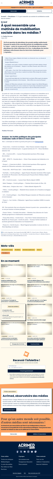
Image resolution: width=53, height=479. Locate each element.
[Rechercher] (1, 3)
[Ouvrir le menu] (51, 3)
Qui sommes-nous (24, 459)
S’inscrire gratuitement (26, 371)
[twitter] (21, 451)
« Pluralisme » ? (12, 16)
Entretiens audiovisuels (29, 249)
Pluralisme (17, 249)
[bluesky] (32, 451)
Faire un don (13, 11)
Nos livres (4, 469)
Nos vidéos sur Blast (6, 467)
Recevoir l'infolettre (42, 464)
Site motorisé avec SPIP (34, 473)
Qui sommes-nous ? (9, 409)
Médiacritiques (5, 462)
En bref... (39, 249)
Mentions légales (17, 473)
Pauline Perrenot (8, 36)
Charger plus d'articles (18, 344)
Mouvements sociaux (7, 249)
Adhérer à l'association (39, 434)
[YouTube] (24, 451)
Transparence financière (25, 462)
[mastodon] (35, 451)
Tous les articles (34, 344)
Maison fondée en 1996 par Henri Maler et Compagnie (26, 476)
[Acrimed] (26, 3)
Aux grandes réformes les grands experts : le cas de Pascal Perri (12, 317)
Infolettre (39, 11)
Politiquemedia (39, 141)
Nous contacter (23, 464)
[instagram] (28, 451)
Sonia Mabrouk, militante (8, 311)
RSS (25, 473)
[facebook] (17, 451)
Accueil (3, 16)
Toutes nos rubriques (7, 459)
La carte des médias (6, 464)
